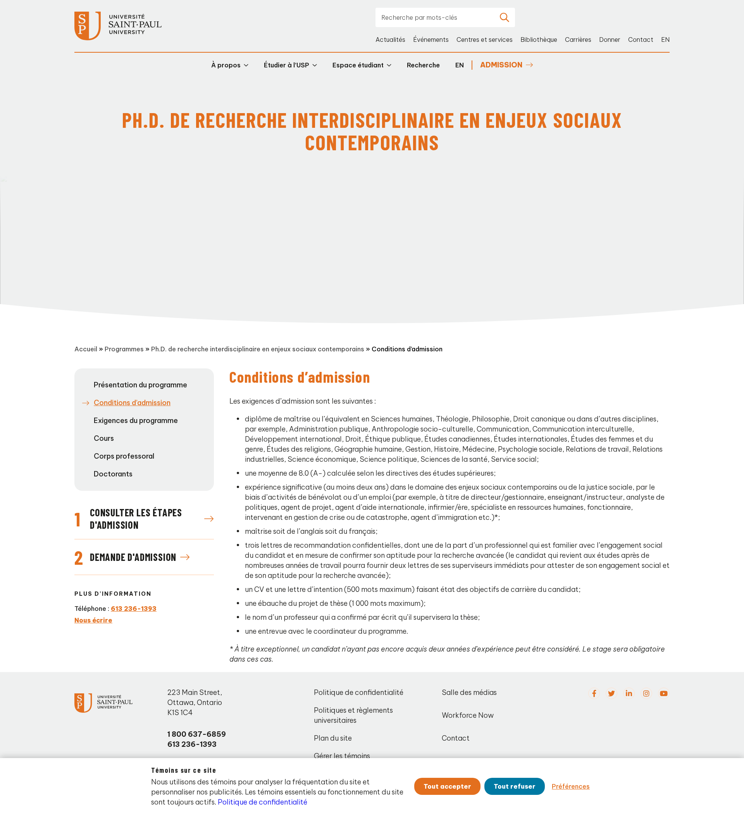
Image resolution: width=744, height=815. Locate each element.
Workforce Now (468, 715)
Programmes (124, 349)
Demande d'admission (133, 557)
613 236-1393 (134, 608)
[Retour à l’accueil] (118, 26)
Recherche (423, 65)
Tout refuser (515, 786)
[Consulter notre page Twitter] (611, 693)
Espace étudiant (358, 65)
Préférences (571, 786)
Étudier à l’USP (286, 65)
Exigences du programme (136, 420)
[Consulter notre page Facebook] (594, 693)
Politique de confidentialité (358, 692)
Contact (640, 39)
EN (665, 39)
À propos (226, 65)
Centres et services (484, 39)
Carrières (578, 39)
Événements (431, 39)
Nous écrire (93, 620)
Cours (104, 438)
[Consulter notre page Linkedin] (629, 693)
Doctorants (113, 473)
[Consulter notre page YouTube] (664, 693)
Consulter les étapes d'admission (136, 518)
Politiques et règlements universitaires (353, 715)
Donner (609, 39)
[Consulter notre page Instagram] (646, 693)
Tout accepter (447, 786)
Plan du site (333, 738)
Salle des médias (469, 692)
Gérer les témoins (342, 755)
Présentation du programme (140, 384)
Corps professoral (124, 456)
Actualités (390, 39)
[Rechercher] (504, 17)
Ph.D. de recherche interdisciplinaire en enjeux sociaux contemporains (257, 349)
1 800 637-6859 (196, 734)
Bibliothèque (538, 39)
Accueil (85, 349)
